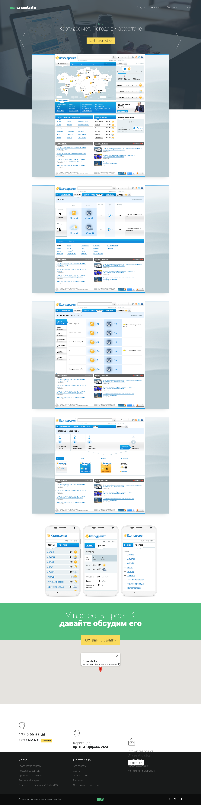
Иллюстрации (80, 775)
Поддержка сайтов (29, 770)
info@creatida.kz (140, 751)
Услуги (141, 7)
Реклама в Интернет (29, 780)
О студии (172, 7)
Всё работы (79, 765)
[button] (100, 669)
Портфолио (156, 7)
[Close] (116, 656)
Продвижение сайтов (30, 775)
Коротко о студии (138, 765)
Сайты (76, 770)
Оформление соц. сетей (86, 785)
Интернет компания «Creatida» (23, 8)
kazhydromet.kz (100, 41)
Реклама (78, 780)
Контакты (185, 7)
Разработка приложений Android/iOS (38, 785)
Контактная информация (141, 770)
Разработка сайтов (29, 765)
